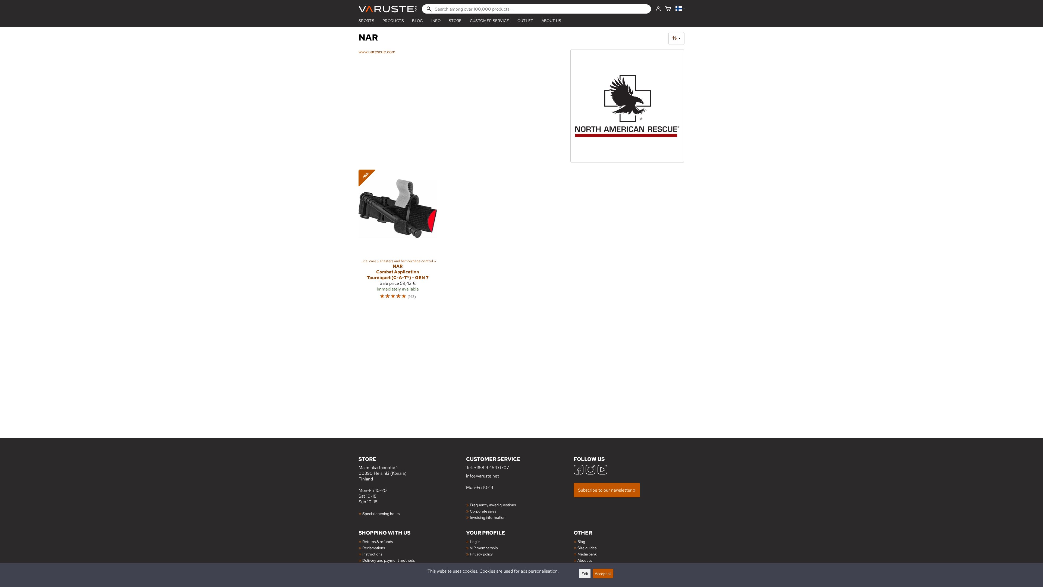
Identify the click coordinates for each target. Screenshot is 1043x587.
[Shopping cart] (668, 9)
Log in (475, 541)
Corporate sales (483, 511)
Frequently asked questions (493, 504)
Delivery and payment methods (388, 560)
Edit (585, 573)
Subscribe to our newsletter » (607, 490)
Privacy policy (481, 554)
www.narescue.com (377, 52)
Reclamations (373, 547)
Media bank (587, 554)
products (393, 20)
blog (417, 20)
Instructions (372, 554)
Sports (366, 20)
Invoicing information (487, 517)
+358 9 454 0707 (491, 467)
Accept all (603, 573)
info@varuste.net (482, 476)
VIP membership (484, 547)
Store (455, 20)
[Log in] (658, 9)
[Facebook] (578, 470)
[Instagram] (590, 470)
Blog (581, 541)
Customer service (489, 20)
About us (551, 20)
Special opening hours (381, 513)
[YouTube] (602, 470)
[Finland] (680, 9)
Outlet (525, 20)
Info (436, 20)
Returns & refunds (377, 541)
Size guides (586, 547)
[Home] (388, 9)
